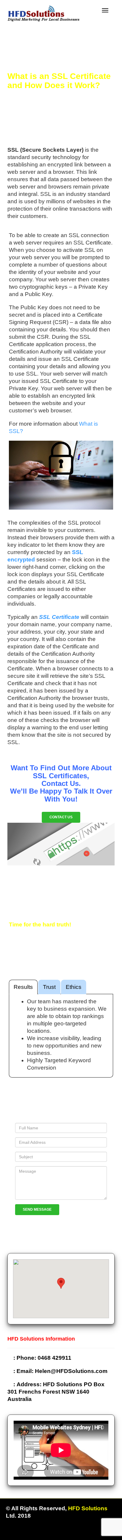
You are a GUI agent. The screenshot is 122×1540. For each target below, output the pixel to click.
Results (23, 987)
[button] (61, 1283)
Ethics (73, 987)
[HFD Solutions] (43, 13)
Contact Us (61, 817)
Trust (49, 987)
